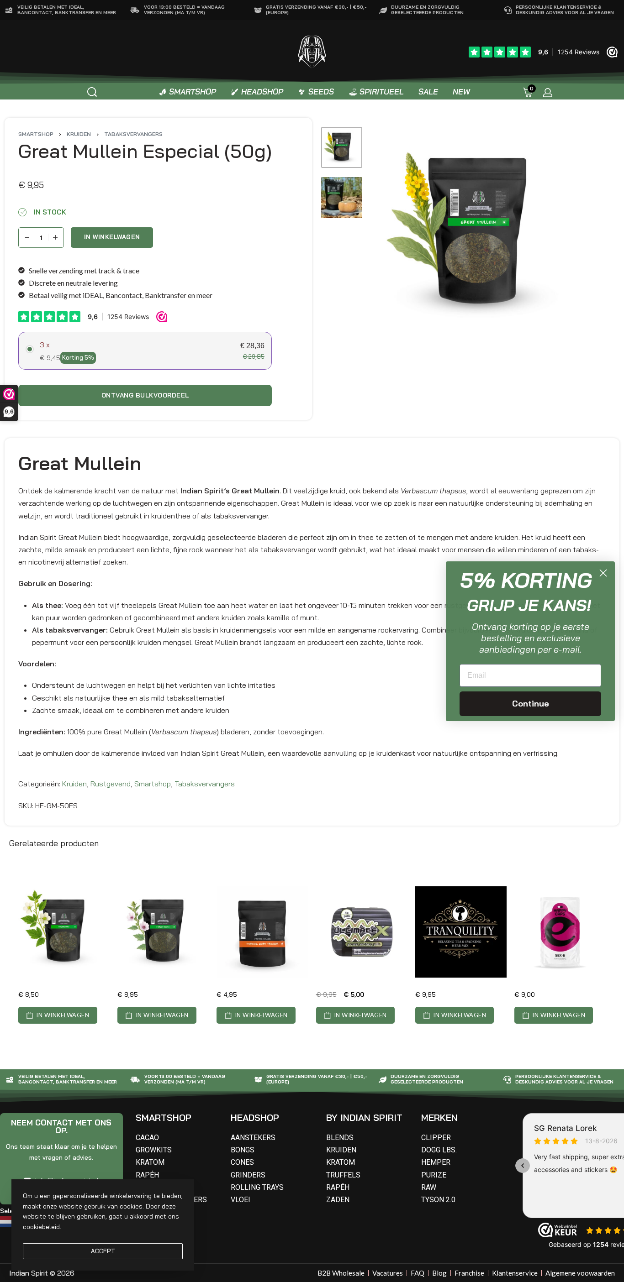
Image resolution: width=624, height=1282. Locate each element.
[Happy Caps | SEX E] (560, 932)
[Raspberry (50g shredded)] (64, 932)
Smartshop (35, 134)
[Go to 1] (341, 147)
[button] (57, 1015)
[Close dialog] (603, 573)
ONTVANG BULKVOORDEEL (145, 395)
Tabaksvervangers (133, 134)
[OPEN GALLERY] (478, 234)
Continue (530, 703)
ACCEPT (103, 1251)
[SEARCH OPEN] (92, 92)
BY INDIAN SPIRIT (364, 1117)
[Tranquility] (461, 932)
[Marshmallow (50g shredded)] (163, 932)
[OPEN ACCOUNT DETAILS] (548, 93)
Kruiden (79, 134)
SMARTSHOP (163, 1117)
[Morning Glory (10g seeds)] (262, 932)
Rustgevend (110, 783)
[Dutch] (8, 1220)
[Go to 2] (341, 197)
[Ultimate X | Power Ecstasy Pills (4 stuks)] (361, 932)
